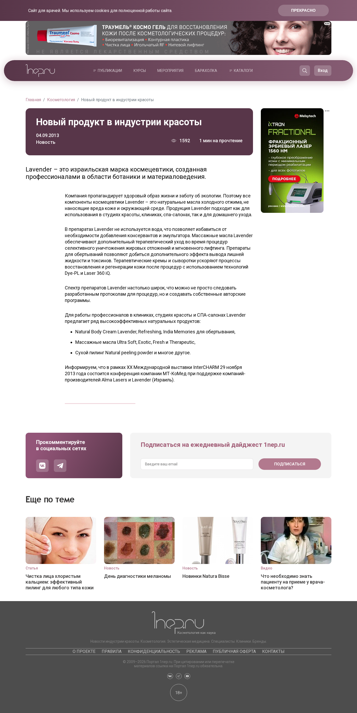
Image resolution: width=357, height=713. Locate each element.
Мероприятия (170, 71)
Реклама (196, 651)
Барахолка (206, 71)
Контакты (273, 651)
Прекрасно (303, 10)
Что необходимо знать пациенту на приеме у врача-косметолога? (293, 581)
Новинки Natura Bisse (205, 576)
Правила (112, 651)
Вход (323, 70)
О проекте (84, 651)
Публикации (110, 71)
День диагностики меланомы (137, 576)
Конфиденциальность (154, 651)
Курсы (140, 71)
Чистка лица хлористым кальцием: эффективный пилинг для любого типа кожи (60, 581)
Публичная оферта (234, 651)
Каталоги (243, 71)
